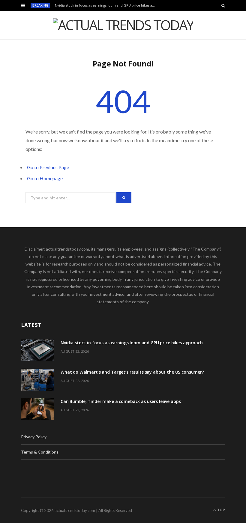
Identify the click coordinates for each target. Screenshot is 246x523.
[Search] (223, 5)
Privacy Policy (33, 436)
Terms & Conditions (39, 451)
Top (220, 510)
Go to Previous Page (48, 167)
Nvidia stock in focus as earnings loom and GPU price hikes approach (107, 5)
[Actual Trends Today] (123, 25)
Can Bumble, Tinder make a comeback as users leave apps (121, 401)
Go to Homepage (45, 178)
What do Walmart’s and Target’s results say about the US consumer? (132, 372)
